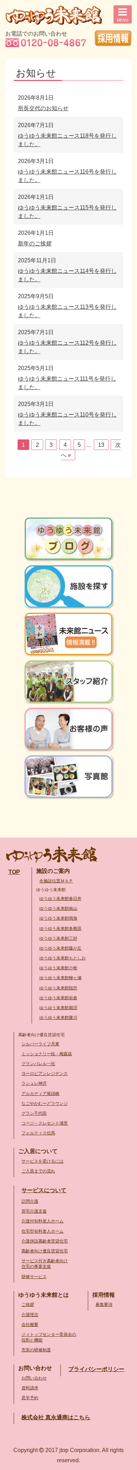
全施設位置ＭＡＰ (56, 880)
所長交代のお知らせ (43, 108)
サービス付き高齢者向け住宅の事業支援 (44, 1263)
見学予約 (29, 1397)
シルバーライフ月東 (40, 1043)
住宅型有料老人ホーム (42, 1231)
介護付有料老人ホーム (42, 1221)
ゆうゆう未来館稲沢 (58, 988)
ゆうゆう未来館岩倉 (58, 997)
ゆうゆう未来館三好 (58, 938)
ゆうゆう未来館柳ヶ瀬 (60, 977)
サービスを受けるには (42, 1161)
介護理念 (29, 1314)
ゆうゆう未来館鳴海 (58, 918)
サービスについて (43, 1190)
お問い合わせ (34, 1378)
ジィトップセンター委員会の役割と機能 (48, 1337)
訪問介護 (29, 1201)
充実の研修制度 (36, 1349)
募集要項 (104, 1304)
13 (101, 445)
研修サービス (34, 1276)
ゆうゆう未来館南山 (58, 908)
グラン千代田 (34, 1113)
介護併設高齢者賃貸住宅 (44, 1241)
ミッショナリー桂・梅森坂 (46, 1053)
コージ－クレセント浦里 (44, 1123)
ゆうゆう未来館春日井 (60, 898)
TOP (14, 872)
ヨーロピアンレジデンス (44, 1073)
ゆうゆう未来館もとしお (62, 958)
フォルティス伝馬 (38, 1133)
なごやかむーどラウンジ (44, 1103)
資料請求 (29, 1387)
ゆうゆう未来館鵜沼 (58, 1007)
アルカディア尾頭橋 (40, 1093)
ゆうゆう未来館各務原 (60, 928)
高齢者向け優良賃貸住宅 (44, 1251)
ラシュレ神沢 (34, 1083)
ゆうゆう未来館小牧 (58, 967)
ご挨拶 (27, 1304)
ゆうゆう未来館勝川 (58, 1017)
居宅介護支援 (34, 1211)
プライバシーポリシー (96, 1369)
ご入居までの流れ (38, 1171)
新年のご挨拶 (35, 243)
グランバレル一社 (38, 1063)
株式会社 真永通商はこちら (55, 1417)
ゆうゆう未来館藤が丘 (60, 948)
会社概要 (29, 1324)
